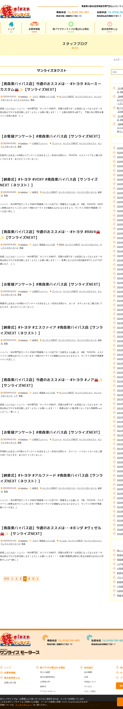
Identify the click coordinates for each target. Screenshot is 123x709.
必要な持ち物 (10, 682)
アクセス (88, 686)
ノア (16, 396)
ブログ (35, 97)
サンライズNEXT (66, 97)
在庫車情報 (34, 30)
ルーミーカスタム (21, 100)
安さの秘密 (45, 672)
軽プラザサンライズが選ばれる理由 (71, 30)
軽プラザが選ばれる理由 (52, 667)
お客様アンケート (40, 143)
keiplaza (24, 97)
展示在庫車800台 (47, 677)
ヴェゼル (63, 541)
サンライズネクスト (84, 97)
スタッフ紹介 (90, 691)
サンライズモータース (87, 192)
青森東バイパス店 (47, 97)
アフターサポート (48, 691)
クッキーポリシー (23, 705)
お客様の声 (45, 682)
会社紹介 (88, 667)
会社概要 (88, 672)
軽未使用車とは (12, 677)
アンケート (57, 143)
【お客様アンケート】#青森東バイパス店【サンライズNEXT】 (51, 136)
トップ (11, 30)
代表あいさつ (90, 682)
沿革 (86, 677)
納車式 (35, 192)
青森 (32, 100)
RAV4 (61, 245)
